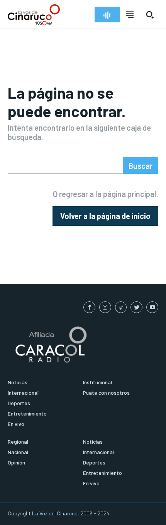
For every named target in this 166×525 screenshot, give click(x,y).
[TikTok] (121, 307)
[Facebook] (89, 307)
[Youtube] (152, 307)
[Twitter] (136, 307)
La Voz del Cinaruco (55, 513)
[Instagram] (105, 307)
